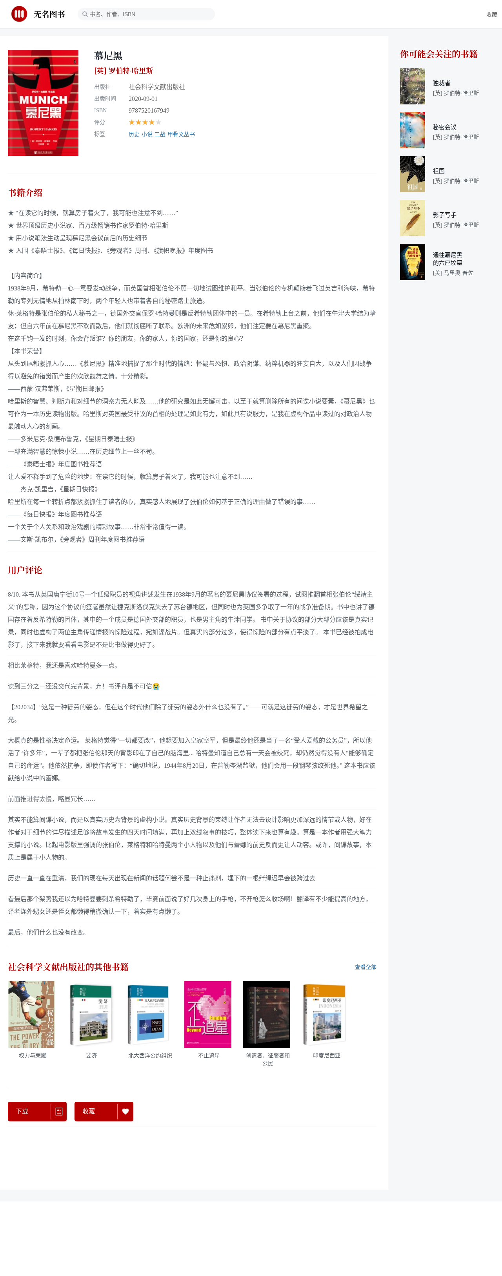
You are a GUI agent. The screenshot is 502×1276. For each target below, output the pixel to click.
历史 (134, 134)
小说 (147, 134)
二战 (160, 134)
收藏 (491, 15)
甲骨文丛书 (181, 134)
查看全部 (365, 967)
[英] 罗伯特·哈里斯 (123, 70)
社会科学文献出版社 (157, 87)
